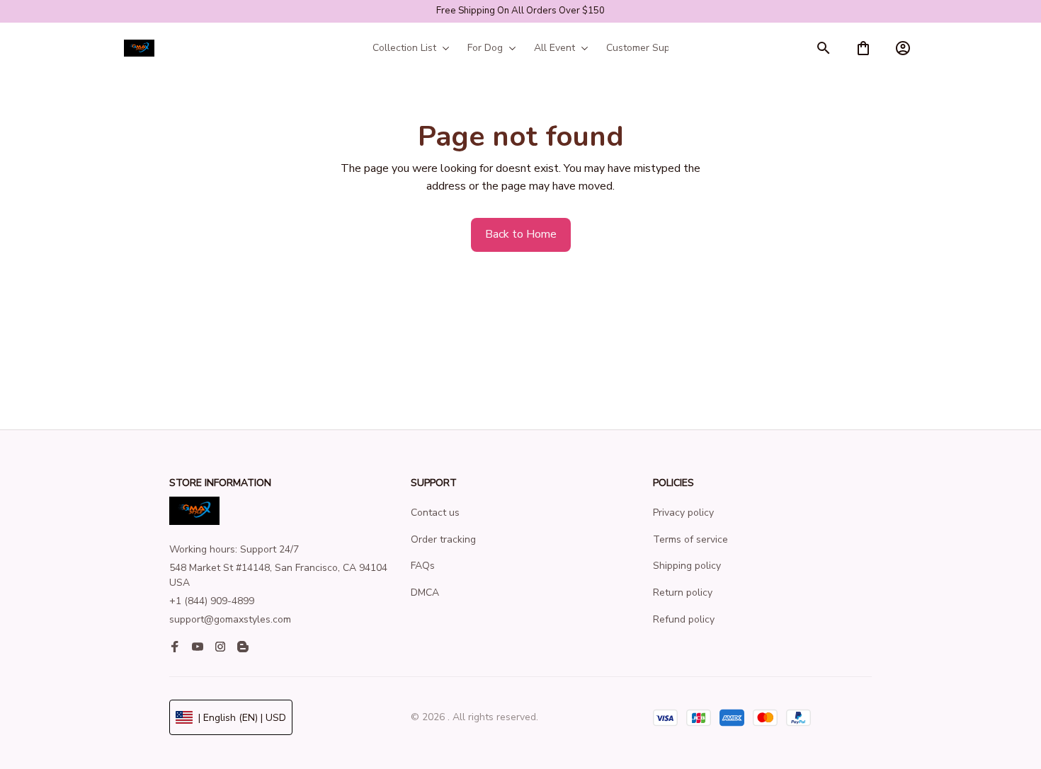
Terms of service (690, 539)
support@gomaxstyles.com (230, 619)
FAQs (423, 565)
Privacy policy (683, 512)
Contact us (435, 512)
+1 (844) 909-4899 (211, 601)
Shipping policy (687, 565)
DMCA (425, 592)
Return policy (682, 592)
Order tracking (443, 539)
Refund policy (684, 619)
